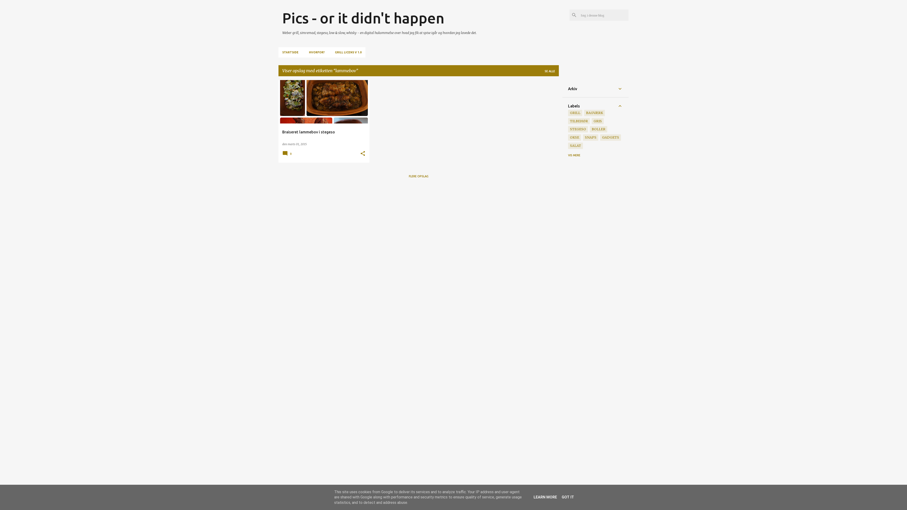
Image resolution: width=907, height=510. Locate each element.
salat (575, 146)
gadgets (610, 137)
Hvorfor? (317, 52)
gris (598, 121)
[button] (363, 154)
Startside (290, 52)
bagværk (594, 113)
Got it (568, 497)
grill (575, 113)
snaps (590, 137)
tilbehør (579, 121)
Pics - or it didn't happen (363, 18)
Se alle (550, 71)
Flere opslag (418, 176)
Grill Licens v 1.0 (348, 52)
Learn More (545, 497)
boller (598, 129)
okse (574, 137)
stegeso (578, 129)
